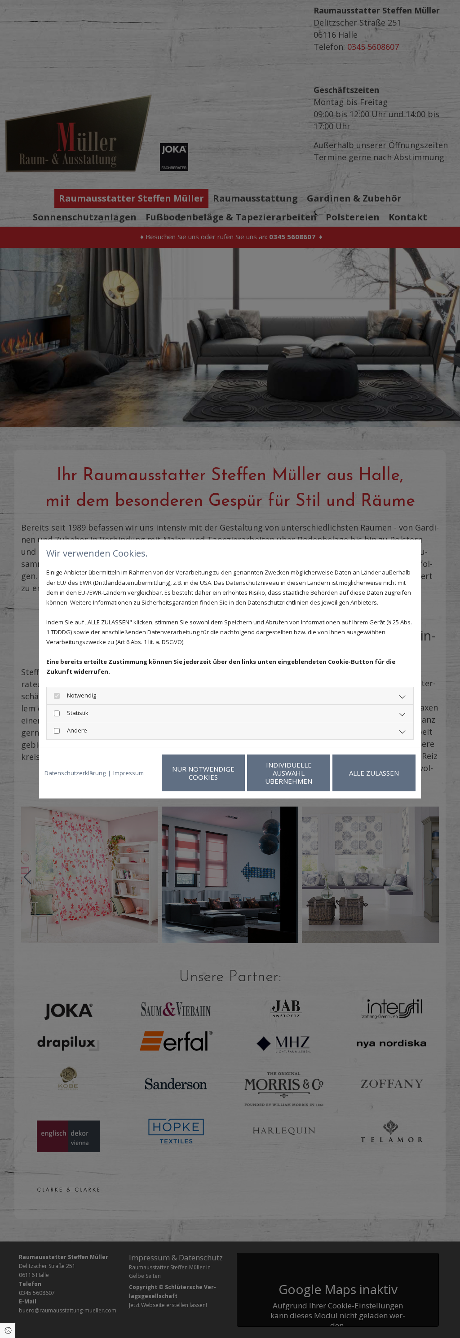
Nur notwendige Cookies (203, 772)
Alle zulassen (374, 772)
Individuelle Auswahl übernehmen (288, 772)
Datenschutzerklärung (75, 773)
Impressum (128, 773)
